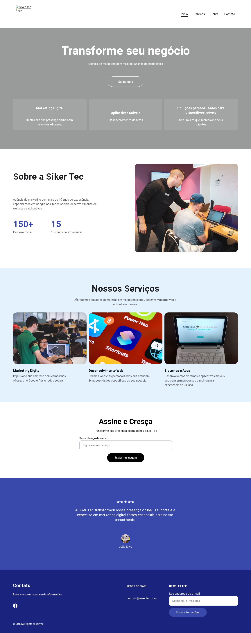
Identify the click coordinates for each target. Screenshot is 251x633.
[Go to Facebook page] (15, 606)
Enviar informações (187, 612)
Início (184, 14)
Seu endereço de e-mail (93, 438)
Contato (229, 14)
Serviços (199, 14)
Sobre (214, 14)
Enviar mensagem (125, 457)
